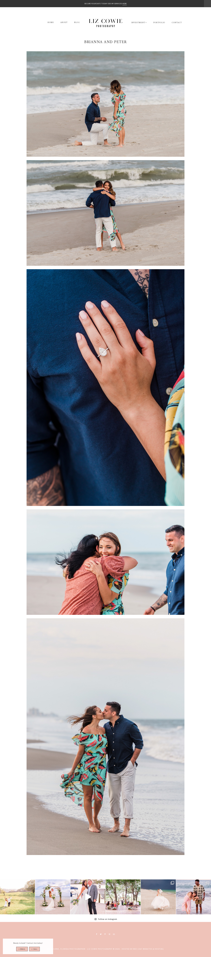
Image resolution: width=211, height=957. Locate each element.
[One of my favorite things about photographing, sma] (123, 896)
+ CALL (34, 949)
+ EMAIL (22, 949)
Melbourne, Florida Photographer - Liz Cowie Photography (105, 23)
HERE (124, 3)
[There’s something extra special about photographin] (17, 896)
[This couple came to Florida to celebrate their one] (193, 896)
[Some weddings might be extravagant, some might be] (52, 896)
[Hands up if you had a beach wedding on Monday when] (158, 896)
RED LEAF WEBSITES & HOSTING (148, 949)
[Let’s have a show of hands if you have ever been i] (87, 896)
